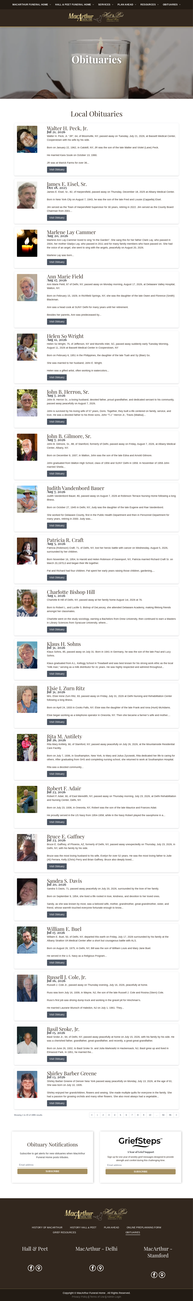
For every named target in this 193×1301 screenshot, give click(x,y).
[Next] (176, 1115)
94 (163, 1115)
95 (170, 1115)
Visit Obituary (56, 169)
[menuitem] (31, 4)
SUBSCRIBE (52, 1171)
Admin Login (114, 1296)
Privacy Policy (80, 1296)
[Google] (39, 1268)
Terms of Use (97, 1296)
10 (150, 1115)
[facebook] (31, 1268)
